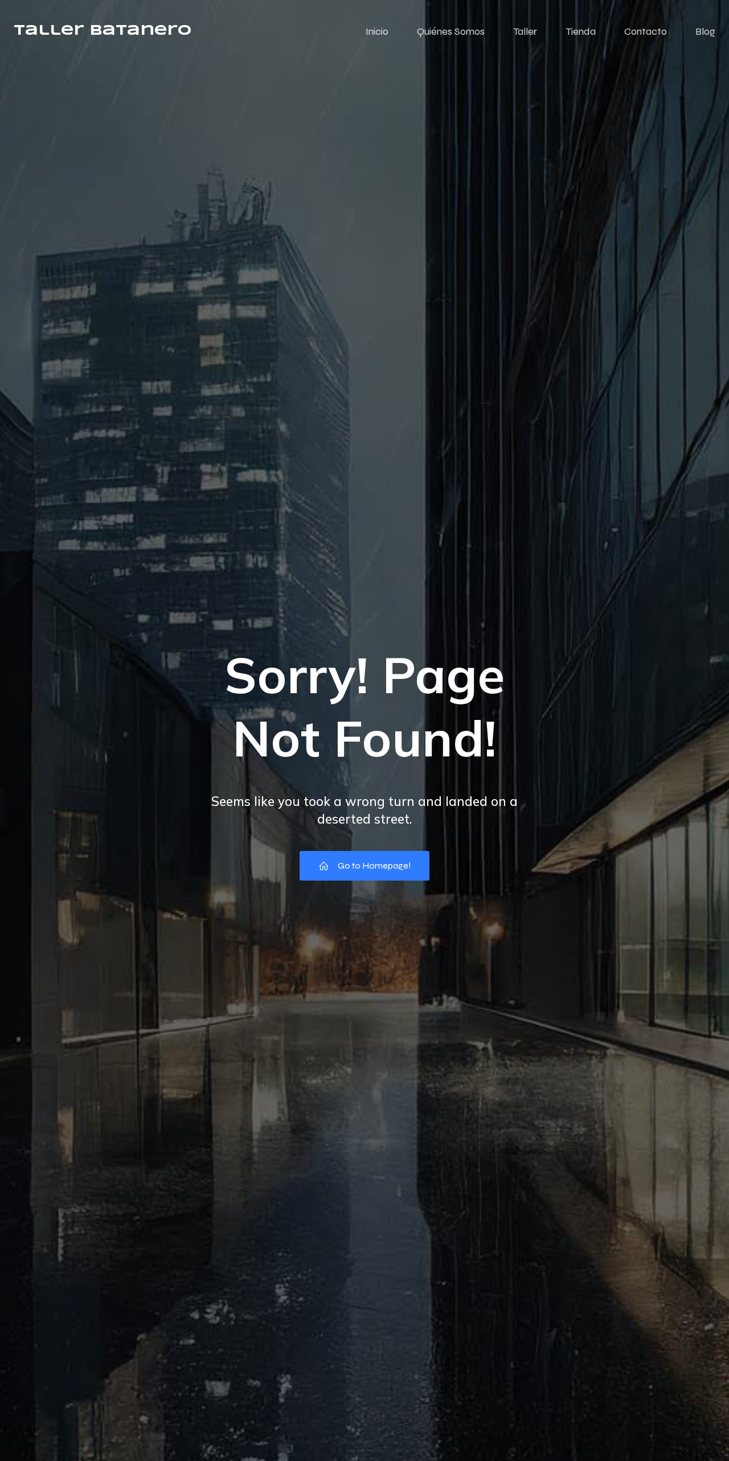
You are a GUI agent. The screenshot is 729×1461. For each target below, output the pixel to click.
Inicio (377, 31)
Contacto (645, 31)
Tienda (581, 31)
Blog (705, 31)
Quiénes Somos (451, 31)
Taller (525, 31)
